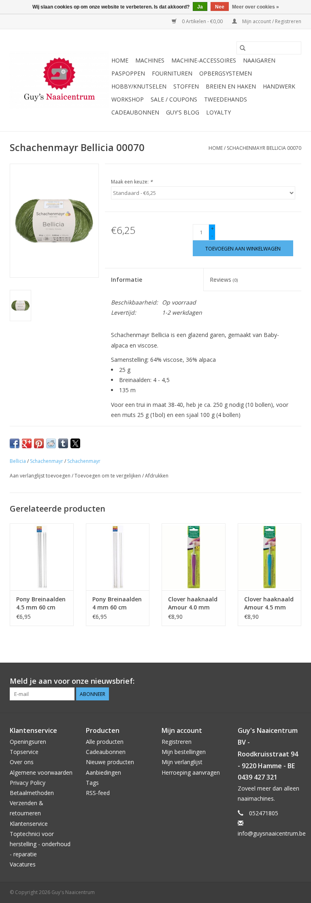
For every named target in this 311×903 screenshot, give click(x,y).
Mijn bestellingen (184, 752)
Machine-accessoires (203, 60)
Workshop (127, 99)
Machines (149, 60)
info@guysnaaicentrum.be (272, 833)
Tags (92, 782)
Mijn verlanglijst (182, 762)
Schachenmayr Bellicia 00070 (264, 148)
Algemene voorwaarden (41, 772)
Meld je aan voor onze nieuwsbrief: (72, 681)
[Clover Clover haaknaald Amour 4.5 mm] (270, 556)
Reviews (224, 279)
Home (119, 60)
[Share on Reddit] (51, 443)
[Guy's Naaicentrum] (59, 80)
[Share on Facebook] (14, 443)
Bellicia (18, 461)
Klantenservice (29, 823)
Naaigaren (259, 60)
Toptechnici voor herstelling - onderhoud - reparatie (40, 844)
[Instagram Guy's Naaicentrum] (294, 681)
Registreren (177, 741)
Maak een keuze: (132, 181)
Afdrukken (156, 475)
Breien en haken (231, 86)
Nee (219, 7)
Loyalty (218, 112)
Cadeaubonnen (135, 112)
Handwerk (279, 86)
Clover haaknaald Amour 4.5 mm (269, 603)
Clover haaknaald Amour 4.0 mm (192, 603)
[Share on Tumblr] (63, 443)
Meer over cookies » (255, 7)
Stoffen (186, 86)
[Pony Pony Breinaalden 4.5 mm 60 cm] (42, 556)
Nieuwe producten (110, 762)
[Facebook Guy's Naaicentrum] (265, 681)
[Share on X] (75, 443)
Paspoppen (128, 73)
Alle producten (105, 741)
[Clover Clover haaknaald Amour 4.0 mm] (194, 556)
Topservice (24, 752)
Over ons (22, 762)
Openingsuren (28, 741)
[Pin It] (39, 443)
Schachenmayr (46, 461)
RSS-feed (98, 793)
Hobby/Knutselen (138, 86)
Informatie (126, 279)
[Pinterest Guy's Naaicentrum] (280, 681)
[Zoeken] (242, 47)
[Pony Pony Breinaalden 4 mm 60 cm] (118, 556)
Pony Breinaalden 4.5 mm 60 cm (41, 603)
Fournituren (172, 73)
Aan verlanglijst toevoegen (41, 475)
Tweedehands (225, 99)
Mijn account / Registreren (271, 21)
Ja (200, 7)
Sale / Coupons (174, 99)
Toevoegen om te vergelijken (108, 475)
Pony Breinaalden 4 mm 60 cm (117, 603)
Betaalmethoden (32, 793)
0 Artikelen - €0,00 (202, 21)
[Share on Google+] (27, 443)
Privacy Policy (27, 782)
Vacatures (23, 864)
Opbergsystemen (225, 73)
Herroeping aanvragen (191, 772)
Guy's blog (182, 112)
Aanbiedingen (103, 772)
